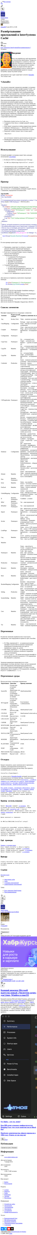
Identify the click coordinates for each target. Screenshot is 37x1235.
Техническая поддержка (18, 1231)
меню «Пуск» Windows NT (9, 1002)
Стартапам (7, 1225)
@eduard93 (4, 926)
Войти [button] (3, 11)
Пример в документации (8, 845)
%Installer (31, 75)
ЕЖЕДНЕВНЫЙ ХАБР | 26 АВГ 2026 (12, 981)
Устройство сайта (9, 1204)
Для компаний (8, 1207)
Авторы (6, 1196)
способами (12, 156)
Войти (6, 1182)
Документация (5, 875)
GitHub (17, 912)
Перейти (3, 976)
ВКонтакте (11, 912)
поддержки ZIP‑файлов (19, 1000)
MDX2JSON (8, 806)
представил (21, 1002)
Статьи (6, 1190)
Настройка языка (6, 1231)
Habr (10, 1233)
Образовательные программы (13, 1223)
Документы (7, 1209)
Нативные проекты (10, 1221)
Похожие (14, 1147)
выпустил (22, 1005)
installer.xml (14, 809)
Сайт (2, 912)
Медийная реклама (10, 1220)
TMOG (32, 1002)
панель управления (7, 812)
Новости (7, 1191)
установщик (22, 806)
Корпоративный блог (10, 1218)
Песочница (7, 1198)
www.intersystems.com (11, 1157)
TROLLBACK (9, 791)
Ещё (6, 1139)
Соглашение (8, 1210)
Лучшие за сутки (6, 1147)
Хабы (6, 1193)
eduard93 (3, 27)
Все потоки (7, 1)
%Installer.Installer (16, 776)
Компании (7, 1194)
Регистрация (8, 1183)
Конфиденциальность (11, 1212)
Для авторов (8, 1205)
